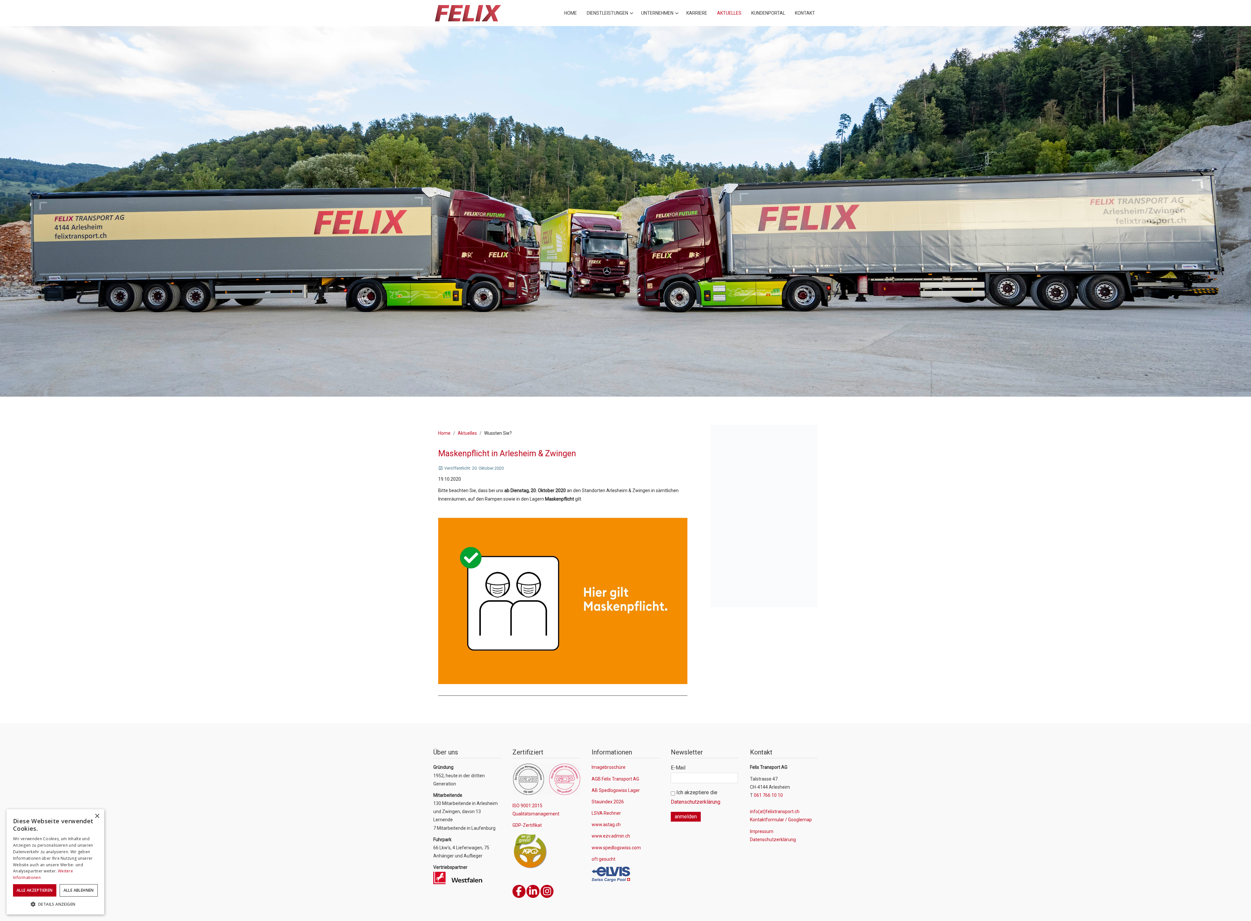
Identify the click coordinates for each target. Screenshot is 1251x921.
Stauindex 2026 (608, 801)
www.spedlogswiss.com (616, 847)
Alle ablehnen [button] (79, 890)
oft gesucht (603, 859)
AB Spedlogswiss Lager (616, 790)
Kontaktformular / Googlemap (781, 819)
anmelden (686, 816)
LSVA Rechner (606, 813)
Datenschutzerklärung (695, 802)
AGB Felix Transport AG (615, 779)
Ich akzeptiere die (695, 797)
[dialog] (55, 861)
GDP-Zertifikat (527, 825)
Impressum (761, 831)
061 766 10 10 (768, 795)
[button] (55, 904)
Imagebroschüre (609, 767)
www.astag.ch (606, 824)
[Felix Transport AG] (467, 13)
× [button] (96, 816)
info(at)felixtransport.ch (774, 811)
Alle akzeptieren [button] (34, 890)
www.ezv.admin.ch (611, 836)
